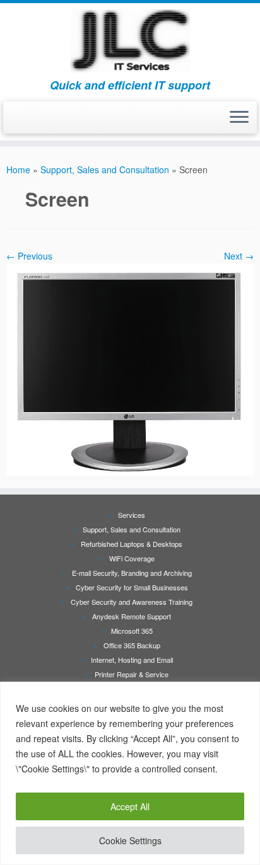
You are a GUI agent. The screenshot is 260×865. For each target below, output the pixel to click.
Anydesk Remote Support (131, 616)
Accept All (130, 806)
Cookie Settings (130, 840)
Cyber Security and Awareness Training (131, 602)
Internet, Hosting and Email (132, 660)
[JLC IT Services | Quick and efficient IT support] (130, 40)
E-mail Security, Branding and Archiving (132, 573)
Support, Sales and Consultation (104, 169)
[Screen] (130, 368)
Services (131, 515)
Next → (239, 255)
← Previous (29, 255)
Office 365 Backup (131, 645)
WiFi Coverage (132, 558)
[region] (130, 773)
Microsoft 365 (132, 631)
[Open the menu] (239, 117)
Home (18, 169)
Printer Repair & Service (131, 674)
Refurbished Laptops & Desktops (131, 544)
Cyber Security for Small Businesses (132, 587)
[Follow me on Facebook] (13, 121)
